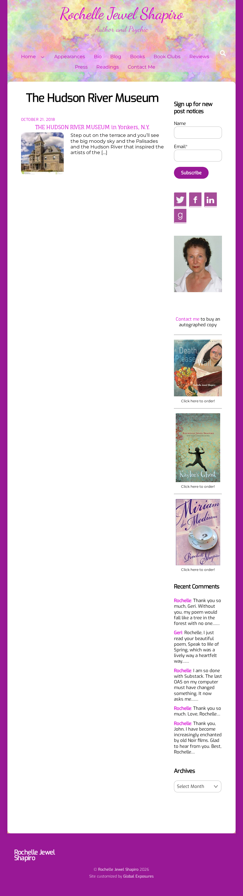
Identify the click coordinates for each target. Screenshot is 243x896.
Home (28, 56)
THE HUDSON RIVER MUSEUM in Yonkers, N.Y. (92, 127)
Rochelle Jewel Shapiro (118, 869)
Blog (115, 56)
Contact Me (141, 67)
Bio (98, 56)
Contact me (187, 319)
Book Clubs (167, 56)
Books (137, 56)
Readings (107, 67)
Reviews (199, 56)
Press (81, 67)
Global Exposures (138, 876)
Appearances (69, 56)
